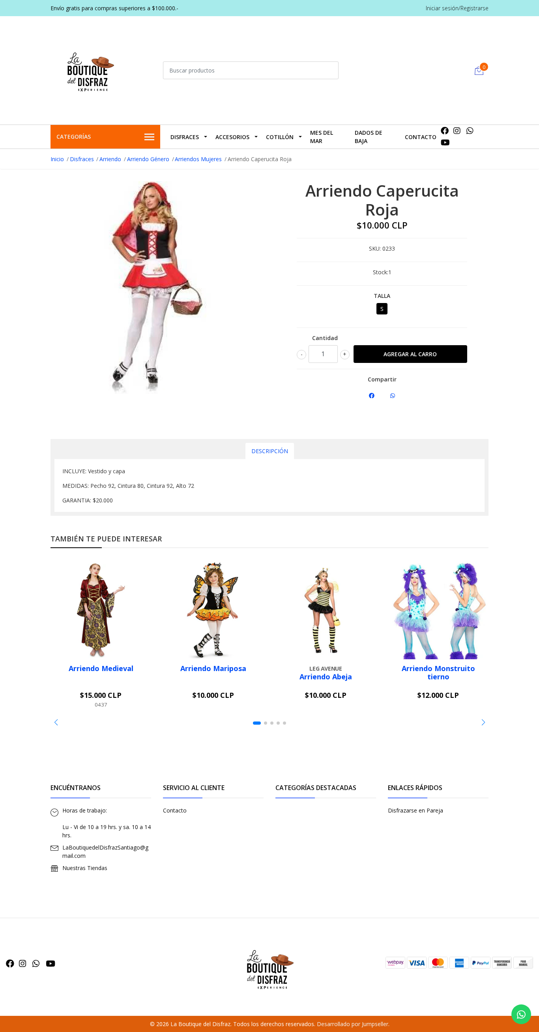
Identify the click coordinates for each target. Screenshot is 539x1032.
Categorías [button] (73, 136)
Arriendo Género (148, 159)
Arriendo (110, 159)
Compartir (382, 379)
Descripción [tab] (269, 451)
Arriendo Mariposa (213, 668)
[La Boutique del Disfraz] (90, 69)
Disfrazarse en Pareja (415, 810)
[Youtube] (445, 142)
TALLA (382, 295)
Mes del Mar (321, 137)
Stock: (380, 272)
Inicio (57, 159)
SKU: (375, 248)
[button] (56, 722)
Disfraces (184, 137)
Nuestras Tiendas (84, 868)
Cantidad (325, 338)
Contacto (420, 137)
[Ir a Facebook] (445, 130)
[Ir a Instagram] (456, 130)
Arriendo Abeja (325, 676)
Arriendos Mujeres (198, 159)
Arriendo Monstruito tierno (438, 673)
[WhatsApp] (470, 130)
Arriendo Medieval (101, 668)
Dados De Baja (368, 137)
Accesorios (232, 137)
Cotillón (280, 137)
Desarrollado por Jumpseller (352, 1024)
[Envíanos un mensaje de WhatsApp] (521, 1014)
